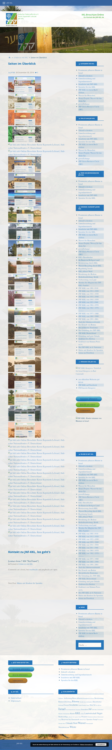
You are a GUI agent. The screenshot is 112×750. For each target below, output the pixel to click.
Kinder (72, 713)
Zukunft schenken (85, 75)
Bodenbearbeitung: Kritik (88, 277)
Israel (62, 709)
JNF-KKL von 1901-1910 (88, 288)
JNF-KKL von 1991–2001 (88, 319)
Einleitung (60, 705)
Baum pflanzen (77, 698)
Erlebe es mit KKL (25, 564)
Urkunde (69, 723)
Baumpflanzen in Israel (88, 698)
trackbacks (33, 569)
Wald (75, 723)
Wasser (82, 723)
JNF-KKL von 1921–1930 (88, 294)
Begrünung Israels (85, 268)
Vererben (85, 410)
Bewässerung (99, 698)
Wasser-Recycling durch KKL (89, 265)
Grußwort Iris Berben (86, 338)
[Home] (9, 57)
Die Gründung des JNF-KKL (89, 330)
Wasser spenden (88, 399)
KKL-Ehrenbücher (85, 257)
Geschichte (73, 704)
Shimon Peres (83, 719)
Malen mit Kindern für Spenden (29, 583)
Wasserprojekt (89, 723)
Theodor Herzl (61, 723)
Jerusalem (84, 709)
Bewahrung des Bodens (87, 274)
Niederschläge (63, 717)
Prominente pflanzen (92, 717)
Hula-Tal (92, 705)
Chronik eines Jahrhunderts (86, 702)
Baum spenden (87, 404)
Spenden (90, 719)
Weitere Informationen (86, 744)
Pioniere (84, 717)
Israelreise (78, 709)
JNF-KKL (9, 3)
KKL (77, 713)
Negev (100, 713)
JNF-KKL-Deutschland (97, 709)
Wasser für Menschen (86, 95)
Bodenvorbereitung (65, 702)
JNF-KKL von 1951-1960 (88, 302)
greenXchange (84, 104)
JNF (90, 709)
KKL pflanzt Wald (85, 271)
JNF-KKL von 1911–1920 (88, 291)
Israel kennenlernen (70, 709)
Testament (100, 719)
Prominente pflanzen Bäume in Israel (75, 669)
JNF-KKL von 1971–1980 (88, 313)
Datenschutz (16, 698)
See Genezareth (73, 719)
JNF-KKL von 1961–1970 (88, 305)
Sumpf (95, 719)
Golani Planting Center (83, 705)
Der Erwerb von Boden (87, 324)
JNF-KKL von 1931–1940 (88, 296)
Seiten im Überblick (86, 353)
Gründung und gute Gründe (89, 336)
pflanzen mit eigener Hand (75, 717)
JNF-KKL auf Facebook (87, 385)
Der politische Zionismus (88, 327)
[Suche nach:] (89, 645)
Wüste (73, 727)
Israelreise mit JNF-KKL (87, 84)
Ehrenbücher (97, 702)
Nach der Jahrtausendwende (89, 322)
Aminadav (60, 698)
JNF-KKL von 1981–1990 (88, 316)
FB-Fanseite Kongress (86, 388)
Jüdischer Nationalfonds (64, 713)
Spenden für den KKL (86, 87)
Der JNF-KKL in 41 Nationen (89, 347)
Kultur (82, 713)
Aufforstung (68, 698)
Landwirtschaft (90, 713)
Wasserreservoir (63, 727)
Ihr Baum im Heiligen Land (89, 260)
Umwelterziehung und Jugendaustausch (76, 674)
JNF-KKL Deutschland (87, 333)
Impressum (16, 701)
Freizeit (66, 705)
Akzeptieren (101, 744)
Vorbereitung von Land (87, 279)
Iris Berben (98, 705)
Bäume (75, 701)
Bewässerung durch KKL (88, 263)
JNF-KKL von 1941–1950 (88, 299)
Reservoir (65, 719)
